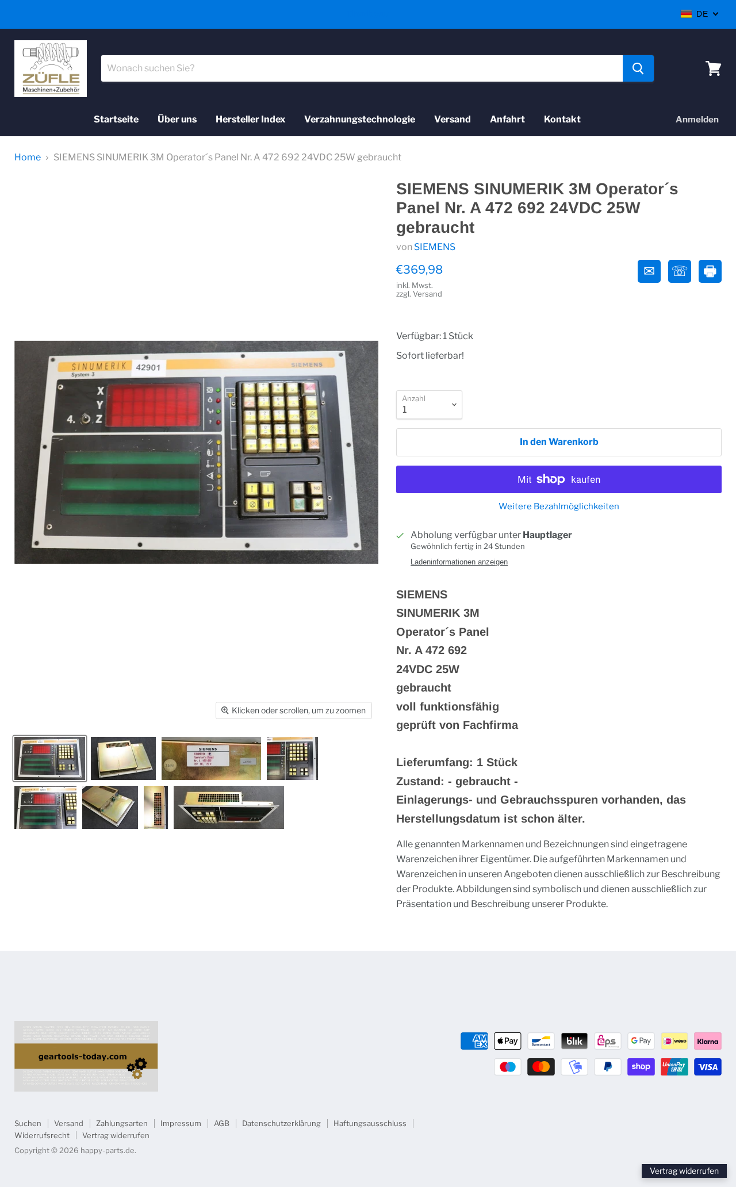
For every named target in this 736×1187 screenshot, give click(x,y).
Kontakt (562, 119)
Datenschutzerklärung (281, 1123)
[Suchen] (638, 68)
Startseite (116, 119)
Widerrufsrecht (42, 1135)
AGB (221, 1123)
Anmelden (697, 119)
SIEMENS (434, 246)
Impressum (180, 1123)
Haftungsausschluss (370, 1123)
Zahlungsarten (122, 1123)
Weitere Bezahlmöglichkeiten (559, 507)
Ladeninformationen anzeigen (459, 562)
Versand (452, 119)
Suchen (27, 1123)
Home (27, 157)
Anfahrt (507, 119)
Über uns (177, 119)
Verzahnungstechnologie (359, 119)
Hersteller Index (250, 119)
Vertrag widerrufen (116, 1135)
